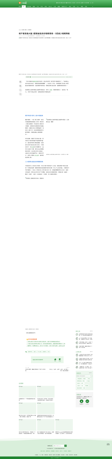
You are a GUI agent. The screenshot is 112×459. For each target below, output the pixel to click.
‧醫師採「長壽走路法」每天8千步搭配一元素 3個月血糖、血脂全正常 (45, 346)
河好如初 (69, 2)
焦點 (20, 6)
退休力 (50, 6)
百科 (38, 6)
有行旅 (78, 2)
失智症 (88, 381)
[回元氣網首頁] (24, 2)
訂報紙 (67, 454)
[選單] (92, 2)
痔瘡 (89, 378)
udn (20, 29)
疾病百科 (57, 451)
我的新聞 (87, 2)
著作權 (54, 454)
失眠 (32, 147)
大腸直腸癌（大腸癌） (81, 378)
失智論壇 (29, 6)
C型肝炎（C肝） (80, 385)
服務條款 (50, 454)
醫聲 (59, 6)
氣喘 (84, 388)
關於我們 (71, 454)
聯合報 (58, 2)
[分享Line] (20, 85)
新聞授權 (46, 454)
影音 (42, 6)
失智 (55, 6)
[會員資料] (91, 2)
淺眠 (51, 90)
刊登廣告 (36, 454)
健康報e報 (50, 445)
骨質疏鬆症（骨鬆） (81, 381)
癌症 (70, 6)
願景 (82, 2)
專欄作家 (69, 451)
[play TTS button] (30, 76)
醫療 (34, 6)
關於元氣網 (43, 451)
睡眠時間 (35, 81)
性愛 (74, 6)
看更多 (91, 331)
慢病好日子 (64, 6)
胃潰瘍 (86, 385)
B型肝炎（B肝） (80, 383)
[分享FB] (20, 81)
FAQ (40, 454)
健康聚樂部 (48, 451)
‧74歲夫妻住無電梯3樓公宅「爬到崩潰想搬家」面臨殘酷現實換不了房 (45, 343)
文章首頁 (65, 451)
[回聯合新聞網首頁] (20, 3)
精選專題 (52, 451)
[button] (92, 6)
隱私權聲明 (58, 454)
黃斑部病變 (79, 388)
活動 (86, 6)
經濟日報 (64, 2)
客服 (42, 454)
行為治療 (36, 155)
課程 (46, 6)
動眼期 (29, 122)
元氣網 (22, 29)
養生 (24, 6)
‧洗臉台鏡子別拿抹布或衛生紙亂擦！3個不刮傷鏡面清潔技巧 (43, 341)
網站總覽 (75, 454)
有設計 (74, 2)
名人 (78, 6)
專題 (82, 6)
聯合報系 (63, 454)
